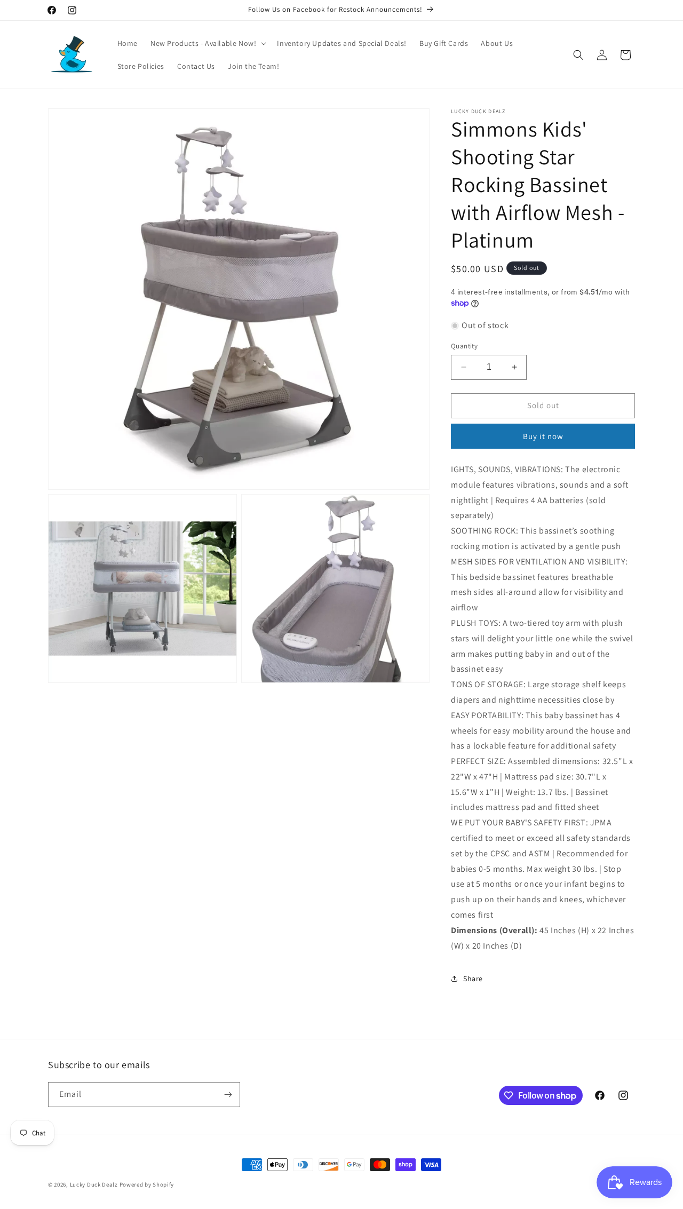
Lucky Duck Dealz (94, 1184)
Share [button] (473, 978)
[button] (207, 43)
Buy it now (543, 436)
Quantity (464, 346)
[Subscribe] (228, 1094)
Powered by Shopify (147, 1184)
